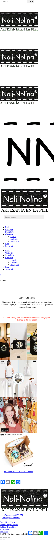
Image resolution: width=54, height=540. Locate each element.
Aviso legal (4, 529)
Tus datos (4, 532)
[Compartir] (6, 537)
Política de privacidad (9, 524)
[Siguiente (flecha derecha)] (4, 539)
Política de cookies (7, 527)
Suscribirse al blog (7, 522)
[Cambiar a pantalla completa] (4, 537)
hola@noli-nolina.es (11, 517)
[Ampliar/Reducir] (1, 537)
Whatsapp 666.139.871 (12, 515)
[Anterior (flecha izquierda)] (1, 539)
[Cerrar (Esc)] (9, 537)
